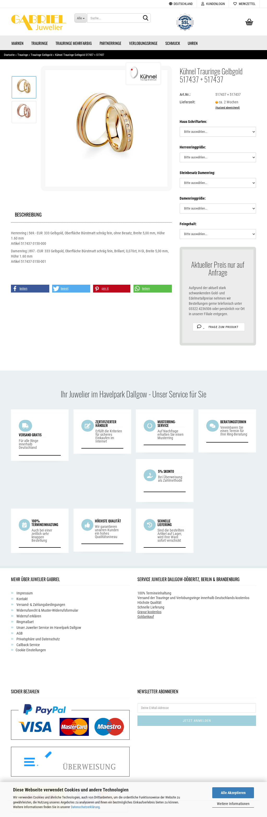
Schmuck (172, 43)
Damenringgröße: (193, 198)
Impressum (24, 593)
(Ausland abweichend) (227, 107)
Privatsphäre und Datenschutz (38, 639)
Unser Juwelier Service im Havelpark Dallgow (48, 627)
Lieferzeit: (187, 102)
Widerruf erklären (28, 616)
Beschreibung (28, 214)
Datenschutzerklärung (85, 807)
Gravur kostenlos (149, 612)
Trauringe (39, 43)
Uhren (193, 43)
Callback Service (28, 645)
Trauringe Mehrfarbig (74, 43)
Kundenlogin (215, 4)
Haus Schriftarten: (193, 122)
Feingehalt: (188, 224)
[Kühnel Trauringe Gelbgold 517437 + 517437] (106, 128)
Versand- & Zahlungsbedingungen (40, 605)
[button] (30, 289)
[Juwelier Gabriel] (38, 23)
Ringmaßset (25, 622)
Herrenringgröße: (193, 147)
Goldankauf (145, 617)
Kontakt (22, 599)
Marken (17, 43)
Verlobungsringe (143, 43)
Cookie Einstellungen (31, 650)
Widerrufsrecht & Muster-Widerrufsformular (47, 610)
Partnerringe (110, 43)
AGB (19, 633)
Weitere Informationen (233, 804)
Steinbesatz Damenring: (197, 173)
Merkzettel (246, 4)
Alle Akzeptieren (233, 793)
